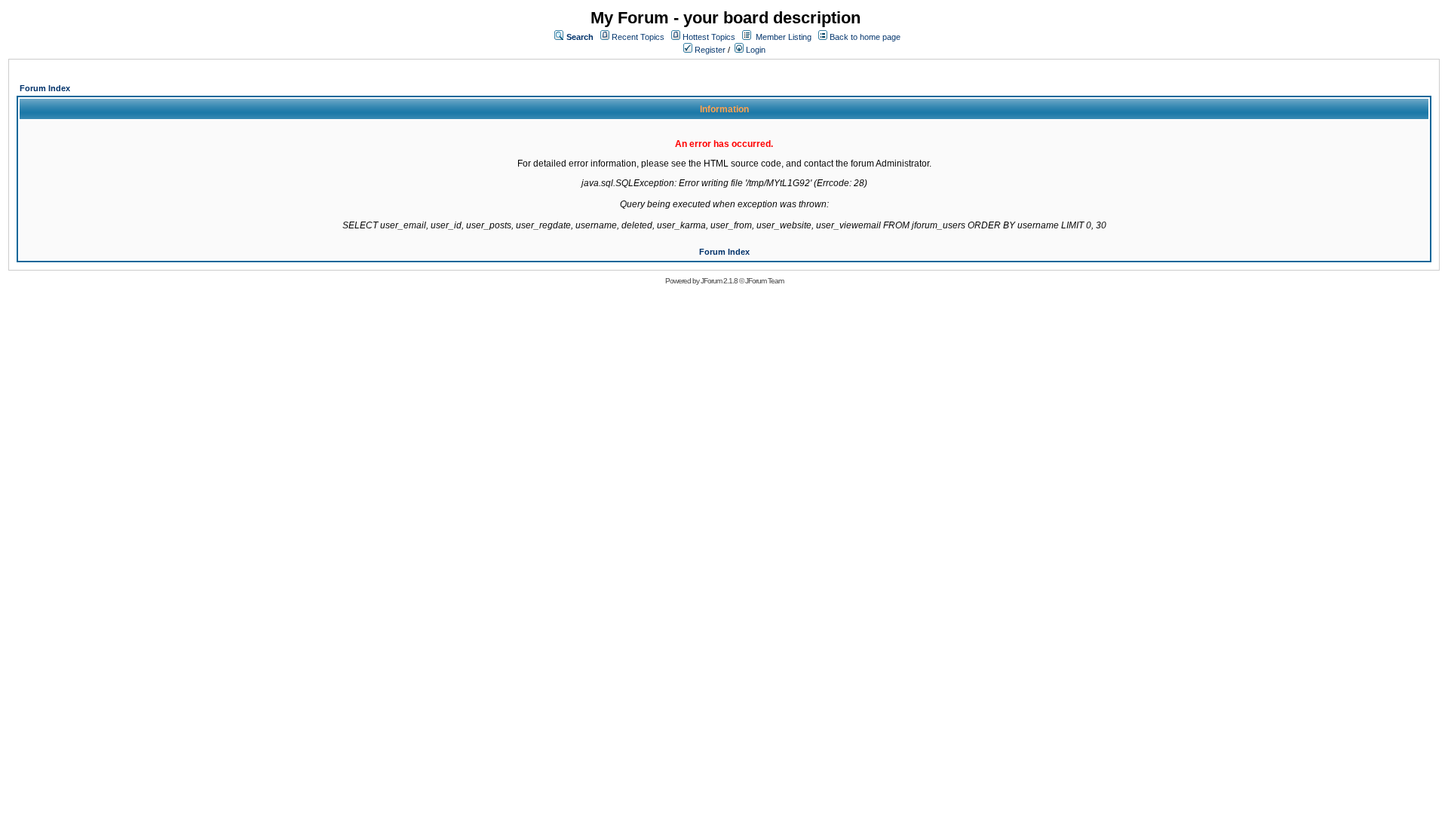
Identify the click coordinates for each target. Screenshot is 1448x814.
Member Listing (783, 36)
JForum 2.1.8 (719, 281)
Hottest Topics (709, 36)
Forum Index (45, 88)
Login (754, 49)
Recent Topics (638, 36)
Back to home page (865, 36)
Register (709, 49)
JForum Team (764, 281)
